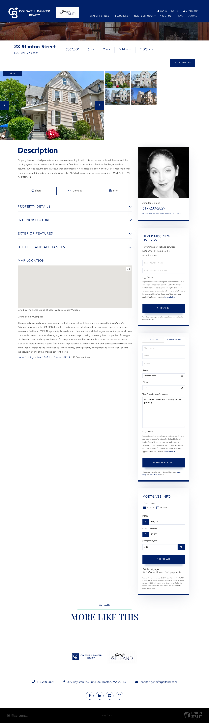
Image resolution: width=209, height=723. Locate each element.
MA (39, 357)
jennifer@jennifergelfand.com (158, 682)
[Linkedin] (100, 696)
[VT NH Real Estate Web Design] (193, 715)
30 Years (150, 508)
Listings (30, 357)
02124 (67, 357)
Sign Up (175, 11)
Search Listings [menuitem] (99, 16)
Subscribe (163, 308)
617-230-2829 (153, 209)
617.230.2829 (192, 11)
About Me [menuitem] (165, 16)
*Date (145, 371)
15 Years (163, 508)
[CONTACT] (182, 63)
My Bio (179, 213)
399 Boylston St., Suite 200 (96, 682)
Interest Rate (149, 541)
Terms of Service (154, 475)
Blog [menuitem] (181, 16)
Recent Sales (158, 213)
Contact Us (153, 340)
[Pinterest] (109, 696)
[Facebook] (90, 696)
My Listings (147, 213)
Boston (57, 357)
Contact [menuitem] (193, 16)
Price (145, 516)
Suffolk (47, 357)
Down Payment (150, 529)
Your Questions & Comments (155, 394)
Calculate (164, 559)
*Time (145, 383)
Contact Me (170, 213)
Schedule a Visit (174, 340)
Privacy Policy (169, 297)
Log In (163, 11)
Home (21, 357)
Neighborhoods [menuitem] (144, 16)
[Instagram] (119, 696)
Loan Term (148, 504)
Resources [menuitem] (121, 16)
